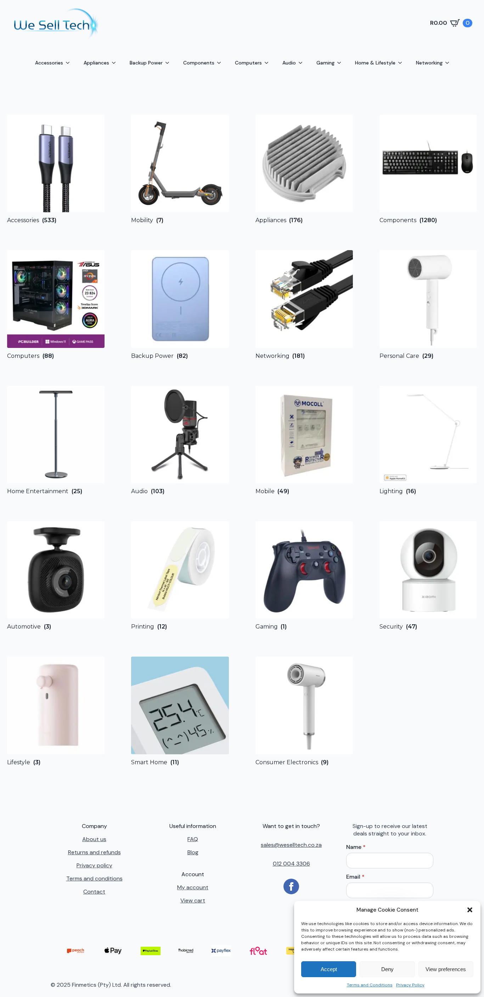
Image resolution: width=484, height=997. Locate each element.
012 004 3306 (291, 863)
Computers (248, 63)
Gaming (325, 63)
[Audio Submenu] (302, 62)
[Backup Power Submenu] (169, 62)
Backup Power (146, 63)
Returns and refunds (94, 852)
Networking (429, 63)
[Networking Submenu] (449, 62)
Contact (94, 891)
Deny (387, 969)
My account (192, 887)
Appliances (96, 63)
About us (94, 839)
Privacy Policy (410, 985)
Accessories (49, 63)
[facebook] (291, 886)
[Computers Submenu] (268, 62)
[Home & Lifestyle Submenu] (402, 62)
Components (198, 63)
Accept (329, 969)
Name (356, 847)
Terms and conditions (94, 878)
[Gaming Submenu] (341, 62)
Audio (289, 63)
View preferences (446, 969)
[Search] (167, 23)
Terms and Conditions (370, 985)
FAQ (192, 839)
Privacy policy (94, 865)
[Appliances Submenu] (116, 62)
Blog (192, 852)
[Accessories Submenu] (70, 62)
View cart (192, 900)
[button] (469, 909)
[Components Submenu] (221, 62)
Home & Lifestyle (375, 63)
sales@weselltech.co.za (291, 845)
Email (355, 877)
